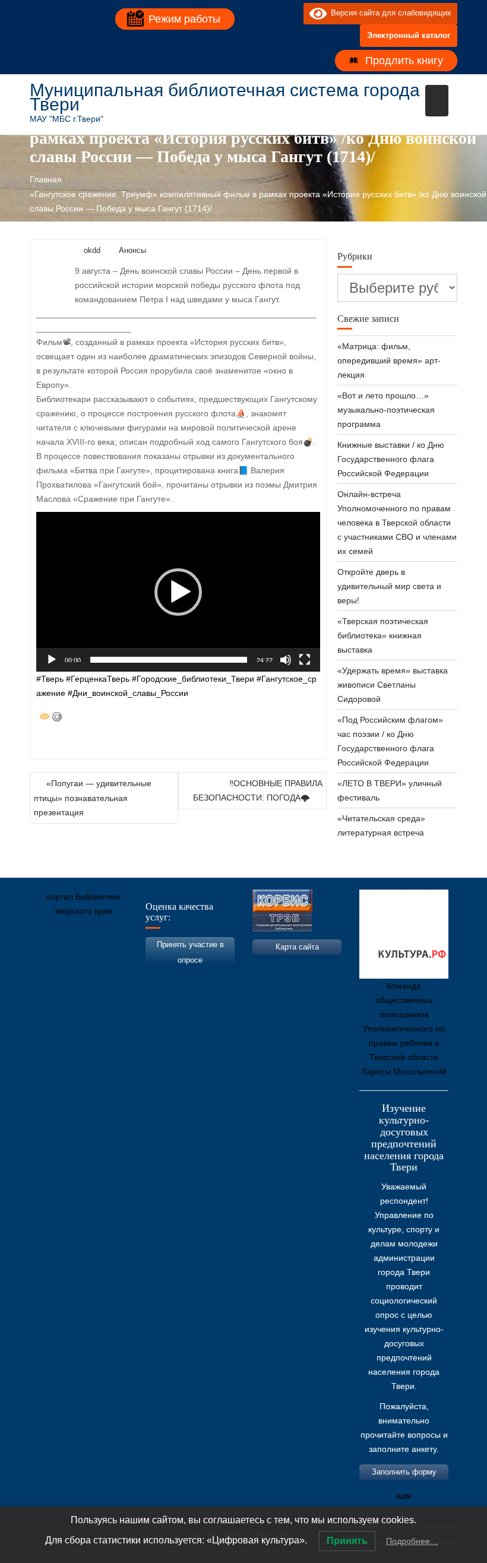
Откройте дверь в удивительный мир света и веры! (389, 586)
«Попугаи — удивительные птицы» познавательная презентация (92, 798)
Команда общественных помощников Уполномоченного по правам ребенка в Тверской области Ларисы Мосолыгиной (404, 1028)
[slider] (168, 660)
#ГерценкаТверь (97, 679)
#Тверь (50, 679)
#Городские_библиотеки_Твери (193, 679)
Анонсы (132, 250)
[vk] (270, 13)
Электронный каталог (408, 35)
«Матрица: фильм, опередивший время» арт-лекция (389, 360)
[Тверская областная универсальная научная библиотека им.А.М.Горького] (128, 967)
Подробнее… (412, 1541)
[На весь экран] (305, 660)
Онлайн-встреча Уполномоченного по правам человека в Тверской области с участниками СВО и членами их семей (397, 522)
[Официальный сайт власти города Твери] (270, 967)
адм (404, 1495)
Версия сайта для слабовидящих (389, 12)
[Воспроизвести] (52, 660)
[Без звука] (286, 660)
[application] (178, 592)
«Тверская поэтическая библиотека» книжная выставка (382, 635)
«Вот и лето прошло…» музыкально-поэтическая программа (386, 410)
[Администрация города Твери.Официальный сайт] (56, 967)
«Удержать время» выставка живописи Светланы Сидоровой (392, 685)
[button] (178, 592)
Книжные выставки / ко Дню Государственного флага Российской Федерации (390, 459)
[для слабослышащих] (291, 13)
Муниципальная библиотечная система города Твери (225, 97)
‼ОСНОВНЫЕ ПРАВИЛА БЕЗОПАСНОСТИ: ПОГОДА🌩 (257, 790)
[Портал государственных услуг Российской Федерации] (92, 967)
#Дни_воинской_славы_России (128, 693)
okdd (92, 250)
